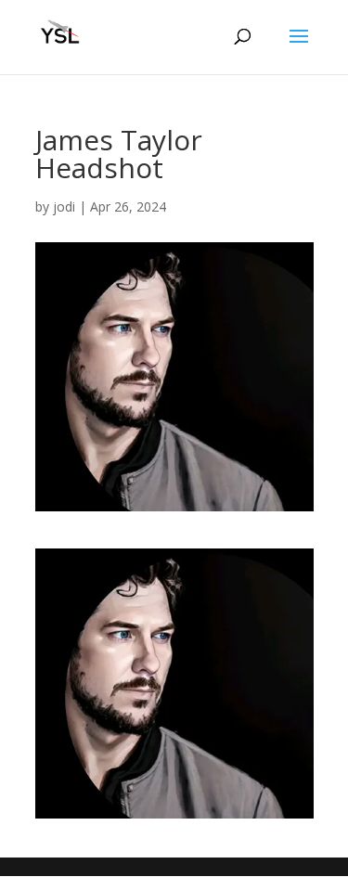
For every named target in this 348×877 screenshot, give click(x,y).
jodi (64, 206)
